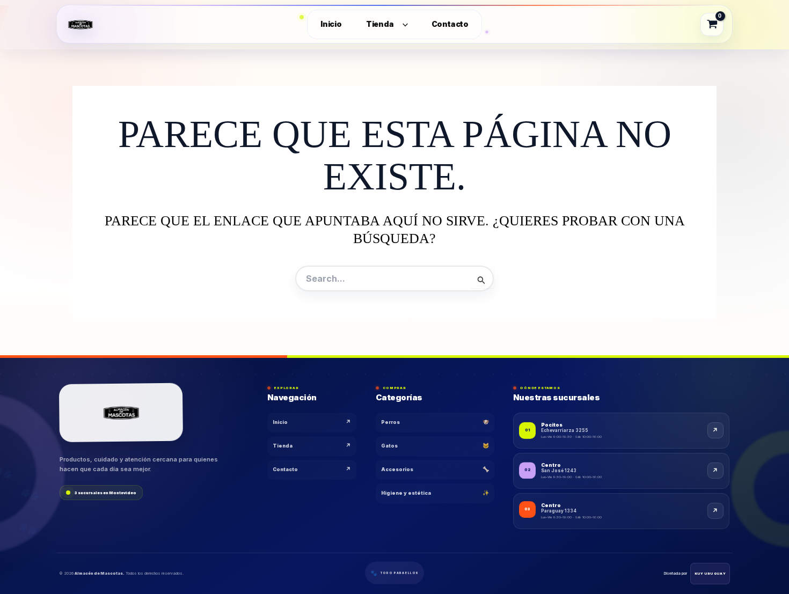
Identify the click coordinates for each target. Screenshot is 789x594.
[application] (402, 24)
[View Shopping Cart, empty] (712, 24)
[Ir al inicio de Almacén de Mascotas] (121, 413)
